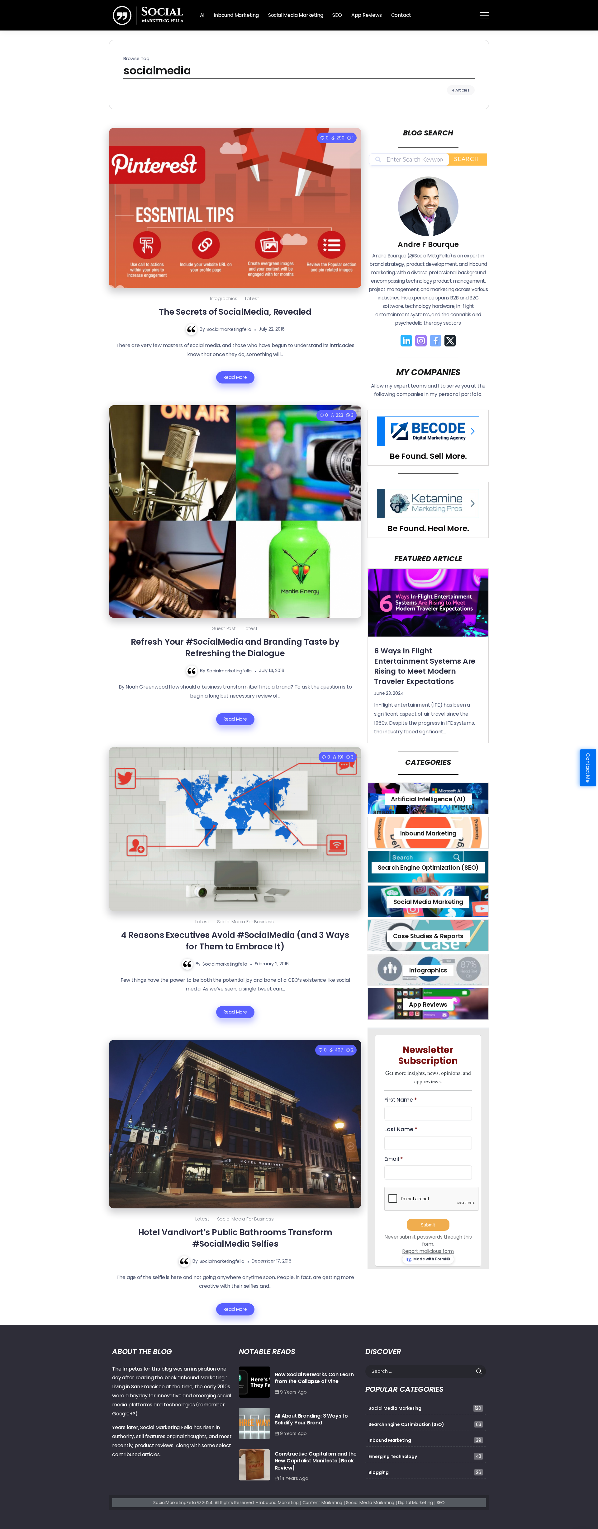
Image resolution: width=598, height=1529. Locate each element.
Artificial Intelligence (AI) (428, 799)
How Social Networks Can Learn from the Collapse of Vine (314, 1378)
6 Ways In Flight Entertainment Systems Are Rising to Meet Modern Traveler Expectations (424, 666)
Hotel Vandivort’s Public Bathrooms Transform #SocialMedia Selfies (235, 1237)
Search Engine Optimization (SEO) (428, 867)
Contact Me (588, 768)
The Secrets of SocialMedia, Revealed (235, 312)
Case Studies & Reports (428, 936)
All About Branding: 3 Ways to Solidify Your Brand (311, 1419)
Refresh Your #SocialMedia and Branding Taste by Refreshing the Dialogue (235, 647)
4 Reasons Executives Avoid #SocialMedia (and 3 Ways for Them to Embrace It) (235, 940)
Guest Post (223, 628)
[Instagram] (421, 340)
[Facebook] (435, 340)
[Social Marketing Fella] (149, 14)
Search (466, 159)
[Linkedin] (406, 340)
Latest (252, 298)
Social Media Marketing (428, 902)
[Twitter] (450, 340)
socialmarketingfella (228, 329)
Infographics (223, 298)
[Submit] (481, 1371)
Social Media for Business (245, 922)
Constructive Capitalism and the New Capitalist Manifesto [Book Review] (316, 1460)
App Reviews (428, 1004)
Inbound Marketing (428, 833)
